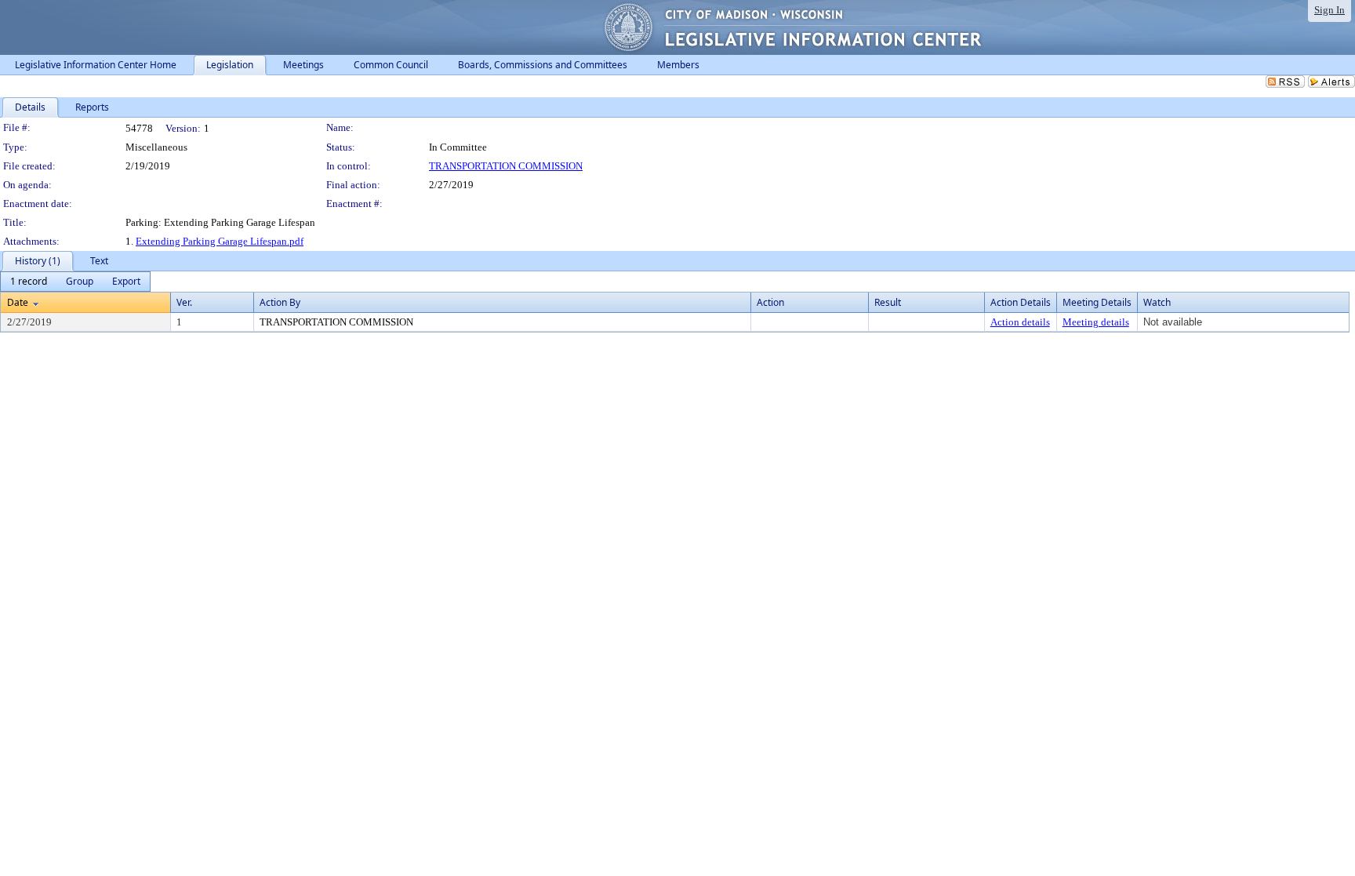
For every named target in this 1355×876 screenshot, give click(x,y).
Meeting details (1096, 322)
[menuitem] (28, 281)
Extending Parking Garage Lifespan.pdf (219, 241)
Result (887, 302)
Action (770, 302)
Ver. (184, 302)
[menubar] (75, 281)
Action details (1020, 322)
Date (17, 302)
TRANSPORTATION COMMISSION (506, 166)
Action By (280, 302)
